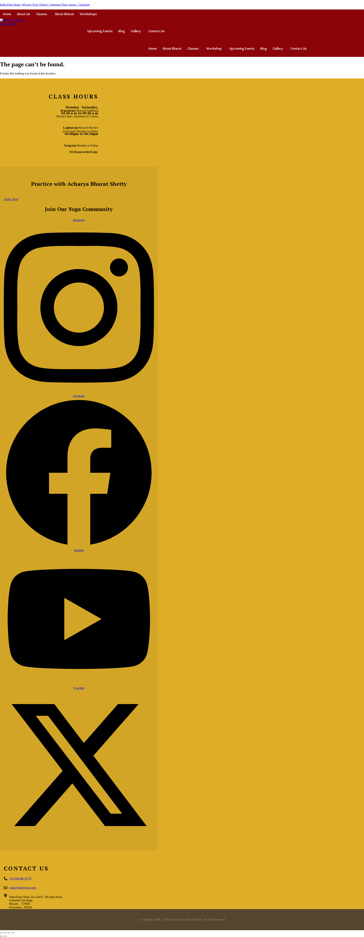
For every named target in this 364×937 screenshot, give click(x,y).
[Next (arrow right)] (5, 936)
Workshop (214, 48)
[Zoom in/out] (1, 932)
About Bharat (64, 14)
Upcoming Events (100, 31)
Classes (41, 14)
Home (7, 14)
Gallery (136, 31)
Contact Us (156, 31)
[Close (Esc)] (12, 932)
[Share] (9, 932)
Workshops (88, 14)
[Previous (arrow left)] (1, 936)
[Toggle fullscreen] (5, 932)
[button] (42, 14)
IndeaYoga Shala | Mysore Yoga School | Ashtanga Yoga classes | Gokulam (45, 4)
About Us (23, 14)
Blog (121, 31)
